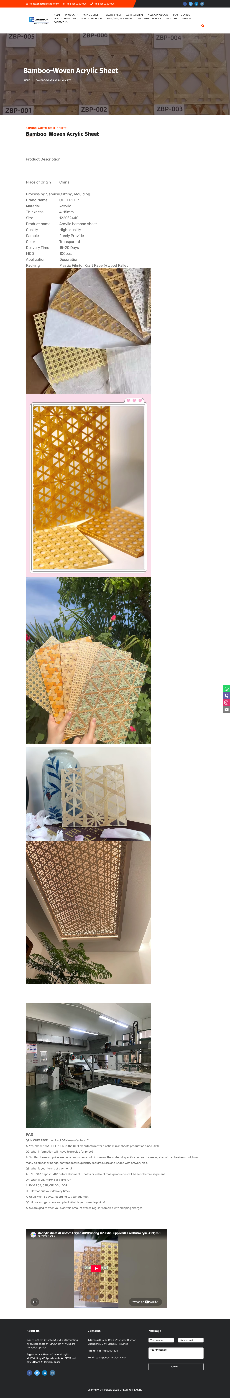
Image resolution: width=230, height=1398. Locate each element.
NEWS (185, 18)
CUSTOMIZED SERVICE (149, 18)
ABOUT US (171, 18)
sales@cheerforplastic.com (111, 1357)
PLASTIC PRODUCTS (91, 18)
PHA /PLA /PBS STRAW (119, 18)
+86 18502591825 (107, 1350)
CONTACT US (61, 22)
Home (27, 80)
